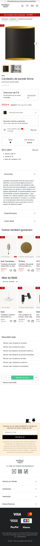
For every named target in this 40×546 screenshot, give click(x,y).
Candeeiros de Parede (25, 19)
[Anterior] (4, 44)
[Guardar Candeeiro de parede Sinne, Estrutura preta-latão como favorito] (36, 378)
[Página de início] (5, 5)
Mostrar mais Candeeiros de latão (14, 358)
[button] (5, 85)
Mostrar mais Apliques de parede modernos (18, 351)
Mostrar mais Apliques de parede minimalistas (18, 354)
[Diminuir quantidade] (3, 378)
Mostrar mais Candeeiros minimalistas (15, 366)
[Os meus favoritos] (27, 5)
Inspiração (7, 496)
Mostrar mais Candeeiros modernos (15, 362)
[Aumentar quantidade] (8, 378)
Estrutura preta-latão (10, 382)
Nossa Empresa (9, 504)
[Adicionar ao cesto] (15, 270)
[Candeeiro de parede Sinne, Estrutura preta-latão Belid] (20, 43)
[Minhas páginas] (22, 5)
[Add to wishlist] (11, 270)
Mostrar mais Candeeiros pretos (14, 347)
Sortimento (7, 489)
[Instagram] (20, 471)
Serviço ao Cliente (10, 481)
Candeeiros (13, 19)
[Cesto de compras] (32, 5)
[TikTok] (26, 471)
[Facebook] (14, 471)
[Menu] (37, 5)
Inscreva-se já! (31, 96)
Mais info (34, 130)
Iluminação (5, 19)
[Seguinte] (36, 44)
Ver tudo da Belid (8, 281)
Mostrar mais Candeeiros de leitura (15, 343)
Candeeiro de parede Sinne (10, 21)
